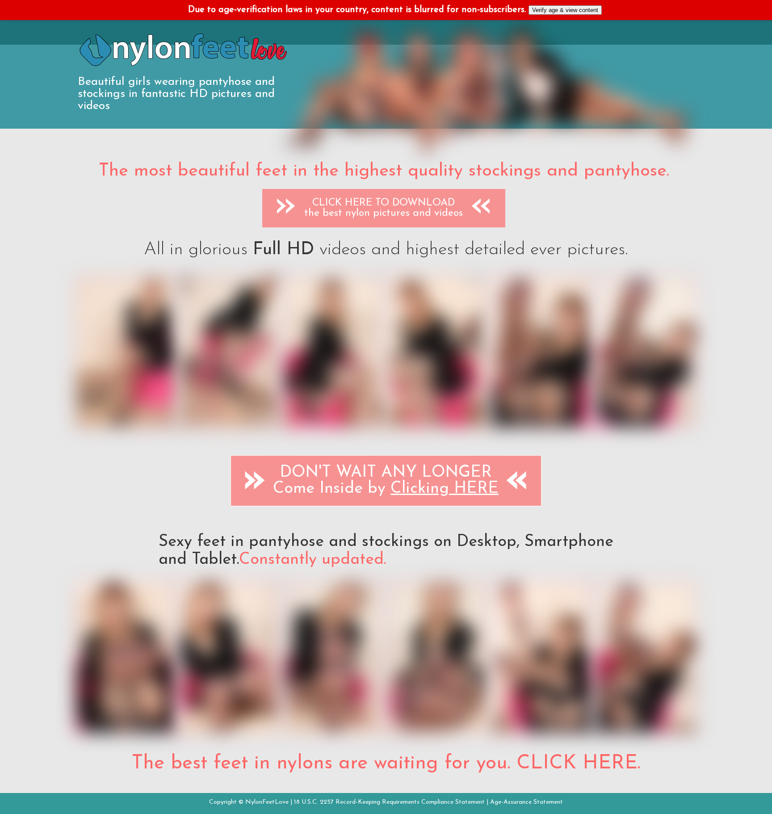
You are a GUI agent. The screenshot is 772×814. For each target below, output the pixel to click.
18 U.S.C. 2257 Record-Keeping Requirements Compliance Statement (389, 802)
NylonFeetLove (267, 802)
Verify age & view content (565, 10)
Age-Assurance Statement (526, 802)
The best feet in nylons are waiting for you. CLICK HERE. (386, 763)
